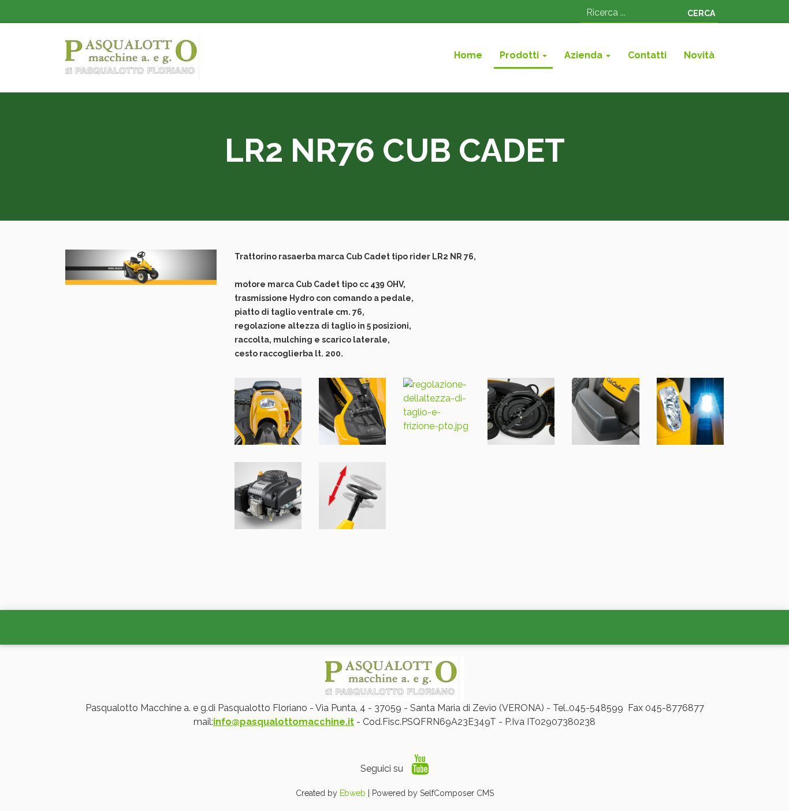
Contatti (647, 55)
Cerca (701, 13)
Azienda (584, 55)
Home (468, 55)
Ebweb (353, 793)
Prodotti (520, 55)
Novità (699, 55)
